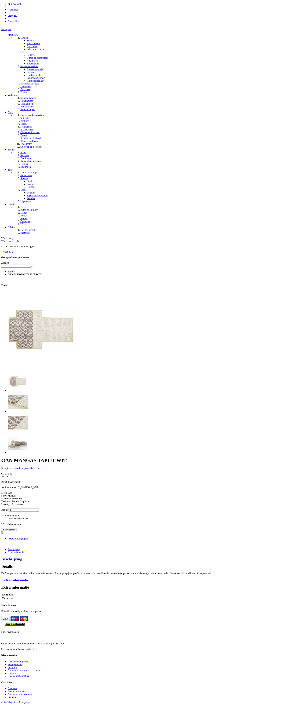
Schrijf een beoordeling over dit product (21, 468)
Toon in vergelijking (19, 538)
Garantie (12, 673)
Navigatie (6, 29)
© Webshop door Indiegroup (15, 702)
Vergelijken (7, 252)
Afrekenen (13, 9)
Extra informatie (16, 552)
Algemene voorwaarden (20, 694)
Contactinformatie (17, 691)
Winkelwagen (8, 238)
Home (11, 271)
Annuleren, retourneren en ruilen (24, 670)
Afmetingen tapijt (10, 515)
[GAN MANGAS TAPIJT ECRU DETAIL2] (18, 432)
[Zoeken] (32, 266)
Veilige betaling (15, 664)
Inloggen (12, 15)
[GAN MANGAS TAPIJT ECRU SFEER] (18, 452)
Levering (12, 667)
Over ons (12, 688)
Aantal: (5, 509)
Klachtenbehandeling (18, 676)
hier (34, 649)
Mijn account (14, 4)
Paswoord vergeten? (18, 661)
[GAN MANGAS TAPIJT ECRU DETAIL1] (18, 411)
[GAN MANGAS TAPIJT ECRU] (18, 390)
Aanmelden (13, 21)
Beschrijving (14, 549)
